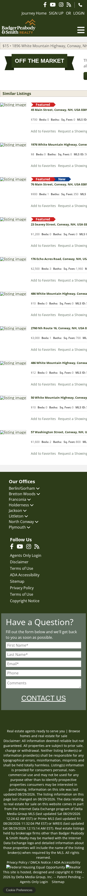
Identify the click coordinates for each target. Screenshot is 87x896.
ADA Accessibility (24, 574)
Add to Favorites (43, 131)
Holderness (19, 505)
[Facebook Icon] (45, 4)
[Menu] (81, 30)
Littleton (16, 516)
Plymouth (18, 527)
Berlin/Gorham (22, 488)
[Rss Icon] (69, 4)
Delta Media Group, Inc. (34, 877)
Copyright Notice (24, 600)
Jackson (16, 510)
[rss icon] (38, 547)
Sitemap (17, 581)
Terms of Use (21, 568)
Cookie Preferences (19, 890)
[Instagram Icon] (61, 4)
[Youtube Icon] (53, 4)
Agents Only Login (25, 555)
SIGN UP (56, 13)
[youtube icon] (21, 547)
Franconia (18, 499)
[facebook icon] (13, 547)
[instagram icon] (30, 547)
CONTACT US (43, 698)
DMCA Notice (40, 862)
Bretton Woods (22, 493)
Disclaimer (19, 561)
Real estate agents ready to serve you (36, 731)
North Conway (22, 521)
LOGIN (78, 13)
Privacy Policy (22, 587)
